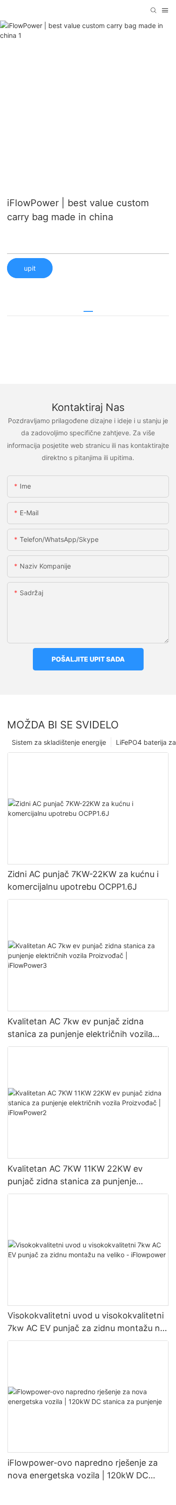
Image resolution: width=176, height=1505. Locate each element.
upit (30, 268)
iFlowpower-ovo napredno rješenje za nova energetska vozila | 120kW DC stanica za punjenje (83, 1470)
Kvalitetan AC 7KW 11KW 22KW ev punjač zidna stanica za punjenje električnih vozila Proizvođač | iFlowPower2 (75, 1176)
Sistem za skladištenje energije (59, 742)
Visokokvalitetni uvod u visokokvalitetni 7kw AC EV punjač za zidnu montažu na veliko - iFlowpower (86, 1322)
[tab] (88, 308)
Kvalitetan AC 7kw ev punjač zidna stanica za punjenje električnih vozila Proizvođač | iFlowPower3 (80, 1028)
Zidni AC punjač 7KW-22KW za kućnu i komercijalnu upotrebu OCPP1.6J (83, 880)
